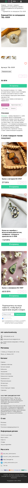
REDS (19, 480)
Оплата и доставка (6, 435)
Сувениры (3, 390)
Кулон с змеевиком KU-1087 (12, 288)
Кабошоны (4, 369)
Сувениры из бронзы (6, 364)
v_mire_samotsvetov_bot (10, 462)
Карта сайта (4, 437)
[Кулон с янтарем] (14, 159)
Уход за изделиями (6, 444)
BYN (14, 1)
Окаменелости (5, 378)
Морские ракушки (6, 381)
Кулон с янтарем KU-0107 (12, 179)
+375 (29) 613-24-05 (8, 336)
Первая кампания (7, 318)
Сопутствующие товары (8, 388)
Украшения (4, 371)
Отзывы (3, 442)
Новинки (3, 362)
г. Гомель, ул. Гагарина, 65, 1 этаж (10, 352)
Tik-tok (5, 465)
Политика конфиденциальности (10, 427)
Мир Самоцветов (8, 459)
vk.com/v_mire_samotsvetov (11, 456)
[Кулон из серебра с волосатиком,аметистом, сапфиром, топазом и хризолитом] (14, 211)
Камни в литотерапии (7, 376)
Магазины (3, 422)
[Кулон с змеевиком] (14, 268)
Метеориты (4, 385)
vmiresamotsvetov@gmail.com (11, 339)
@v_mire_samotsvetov (9, 453)
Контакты (3, 424)
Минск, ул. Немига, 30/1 (7, 354)
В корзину (14, 86)
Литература (4, 383)
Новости (3, 439)
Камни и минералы (6, 374)
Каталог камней (5, 367)
